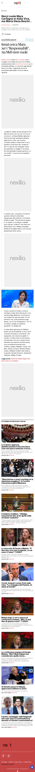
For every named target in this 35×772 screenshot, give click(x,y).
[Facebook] (2, 755)
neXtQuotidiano (6, 25)
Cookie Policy (27, 762)
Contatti (10, 762)
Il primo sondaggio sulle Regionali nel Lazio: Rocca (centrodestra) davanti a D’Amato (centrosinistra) (17, 718)
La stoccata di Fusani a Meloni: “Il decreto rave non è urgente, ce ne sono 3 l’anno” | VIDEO (16, 550)
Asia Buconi (4, 455)
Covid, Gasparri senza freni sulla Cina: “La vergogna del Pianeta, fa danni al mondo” (16, 585)
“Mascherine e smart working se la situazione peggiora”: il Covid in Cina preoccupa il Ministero (17, 481)
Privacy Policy (18, 762)
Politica (4, 11)
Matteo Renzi (5, 60)
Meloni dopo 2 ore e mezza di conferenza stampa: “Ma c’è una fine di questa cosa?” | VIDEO (16, 619)
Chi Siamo (4, 762)
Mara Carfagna (20, 60)
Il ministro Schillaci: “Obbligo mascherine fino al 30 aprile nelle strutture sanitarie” (16, 516)
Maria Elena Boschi (21, 64)
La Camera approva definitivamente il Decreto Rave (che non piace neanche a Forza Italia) (15, 447)
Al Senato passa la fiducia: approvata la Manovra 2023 (13, 688)
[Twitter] (7, 755)
